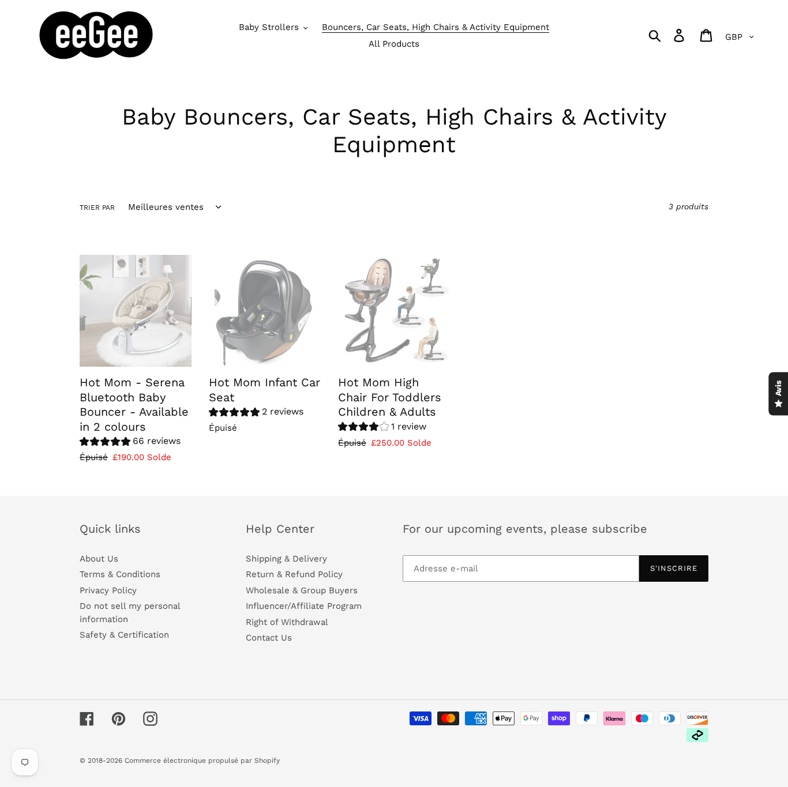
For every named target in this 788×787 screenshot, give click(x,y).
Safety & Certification (124, 635)
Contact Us (269, 637)
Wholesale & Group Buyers (302, 590)
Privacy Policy (108, 590)
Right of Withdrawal (287, 622)
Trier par (97, 208)
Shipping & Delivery (286, 558)
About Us (99, 558)
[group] (130, 442)
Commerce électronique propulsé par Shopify (202, 760)
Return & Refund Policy (294, 574)
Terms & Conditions (120, 574)
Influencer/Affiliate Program (304, 606)
